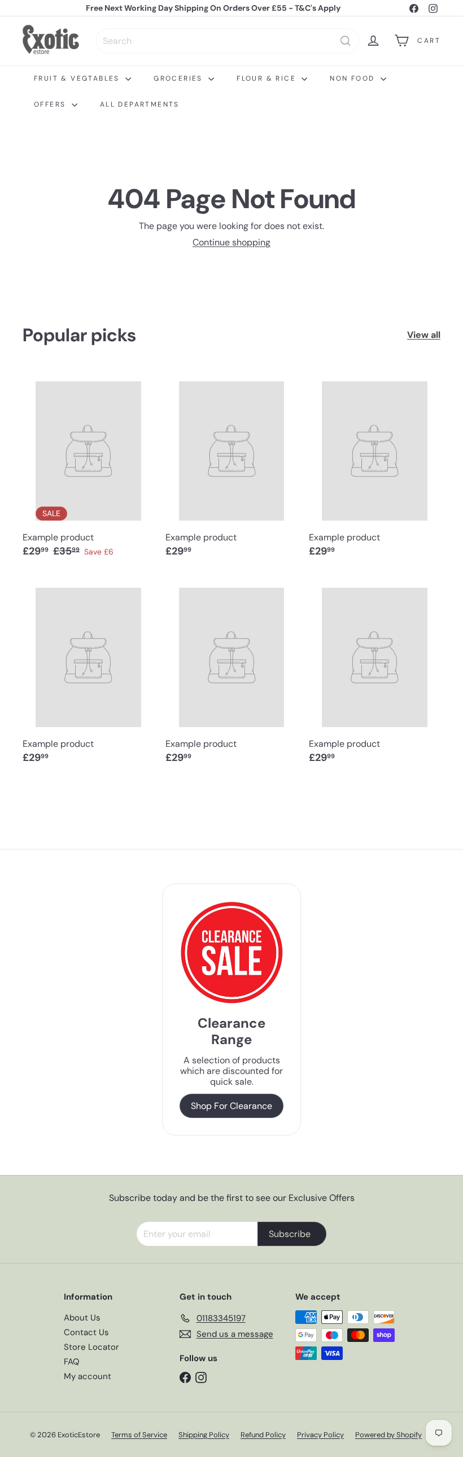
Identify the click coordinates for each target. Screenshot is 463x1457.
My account (87, 1376)
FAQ (72, 1361)
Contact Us (86, 1332)
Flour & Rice (268, 78)
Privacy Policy (320, 1435)
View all (423, 334)
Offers (51, 104)
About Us (82, 1317)
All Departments (140, 104)
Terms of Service (139, 1435)
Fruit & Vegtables (78, 78)
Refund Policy (263, 1435)
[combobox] (227, 41)
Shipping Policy (203, 1435)
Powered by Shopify (388, 1435)
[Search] (345, 41)
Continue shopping (231, 242)
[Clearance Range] (231, 952)
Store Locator (91, 1347)
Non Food (354, 78)
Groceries (180, 78)
